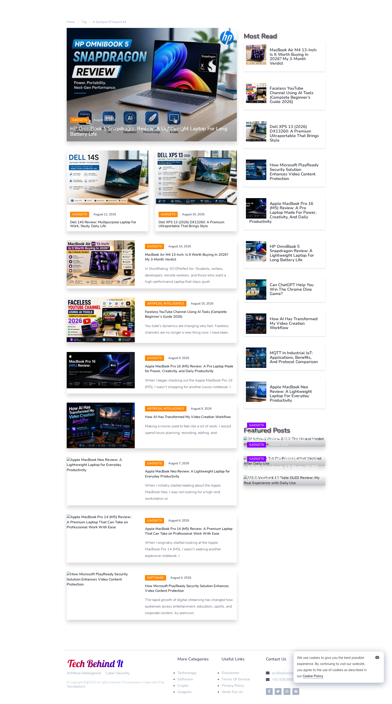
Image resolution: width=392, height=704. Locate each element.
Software (185, 679)
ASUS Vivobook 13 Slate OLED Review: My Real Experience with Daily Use (282, 473)
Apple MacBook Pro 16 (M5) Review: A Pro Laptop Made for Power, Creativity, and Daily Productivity (189, 368)
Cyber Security (117, 673)
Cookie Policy (313, 676)
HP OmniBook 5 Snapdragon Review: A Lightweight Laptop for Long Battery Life (148, 131)
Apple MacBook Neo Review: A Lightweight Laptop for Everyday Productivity (291, 393)
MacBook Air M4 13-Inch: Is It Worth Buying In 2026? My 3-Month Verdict (293, 56)
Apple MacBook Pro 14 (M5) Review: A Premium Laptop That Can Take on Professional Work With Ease (189, 531)
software (155, 578)
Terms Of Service (236, 679)
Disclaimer (230, 672)
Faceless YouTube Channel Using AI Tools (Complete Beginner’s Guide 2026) (292, 95)
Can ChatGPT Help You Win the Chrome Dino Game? (292, 289)
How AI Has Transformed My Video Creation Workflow (188, 417)
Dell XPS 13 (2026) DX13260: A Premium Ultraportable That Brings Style (191, 224)
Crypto (183, 685)
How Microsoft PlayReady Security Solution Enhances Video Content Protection (294, 171)
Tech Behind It (76, 687)
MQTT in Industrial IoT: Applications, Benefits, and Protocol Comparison (294, 357)
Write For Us (232, 691)
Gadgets (79, 120)
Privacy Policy (233, 685)
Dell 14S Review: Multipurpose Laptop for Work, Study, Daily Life (103, 224)
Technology (186, 672)
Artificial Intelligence (165, 304)
